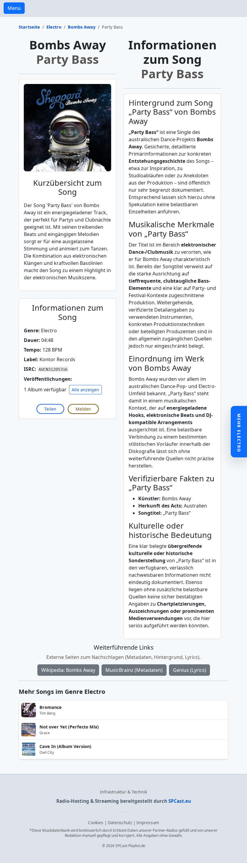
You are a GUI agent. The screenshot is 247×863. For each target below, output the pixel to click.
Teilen (50, 409)
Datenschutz (120, 822)
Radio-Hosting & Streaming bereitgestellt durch (123, 801)
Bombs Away (81, 27)
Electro (53, 27)
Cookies (95, 822)
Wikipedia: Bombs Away (68, 670)
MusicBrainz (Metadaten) (134, 670)
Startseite (29, 27)
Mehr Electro (239, 432)
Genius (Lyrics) (189, 670)
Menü (14, 8)
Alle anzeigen (85, 390)
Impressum (147, 822)
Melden (83, 409)
